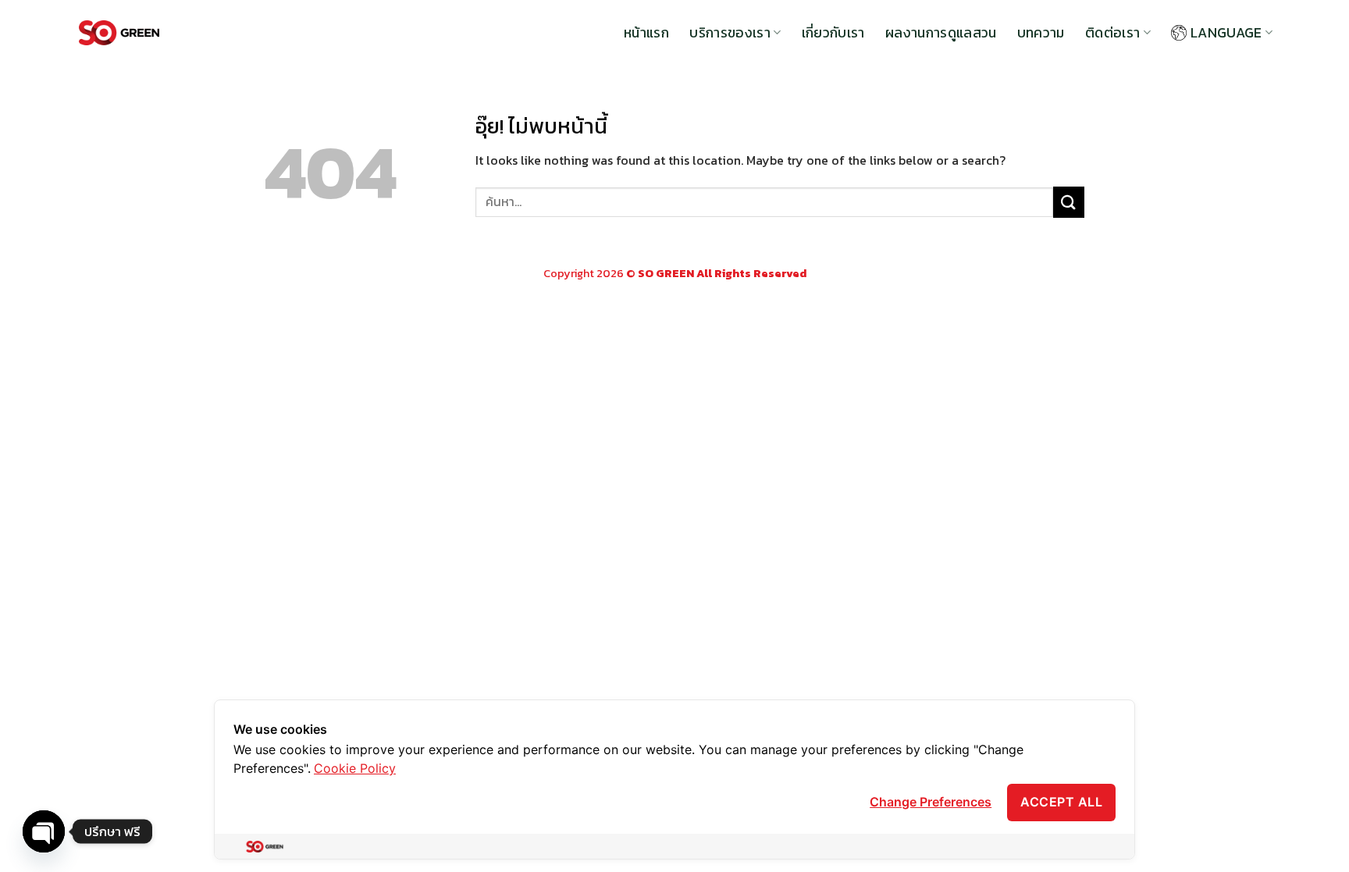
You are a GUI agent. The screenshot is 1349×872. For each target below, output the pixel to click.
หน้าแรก (646, 33)
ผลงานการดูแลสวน (941, 33)
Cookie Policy (355, 768)
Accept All (1061, 802)
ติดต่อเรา (1112, 33)
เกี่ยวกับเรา (833, 33)
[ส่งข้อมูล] (1068, 202)
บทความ (1041, 33)
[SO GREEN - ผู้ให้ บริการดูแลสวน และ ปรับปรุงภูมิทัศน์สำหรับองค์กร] (119, 33)
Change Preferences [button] (930, 802)
